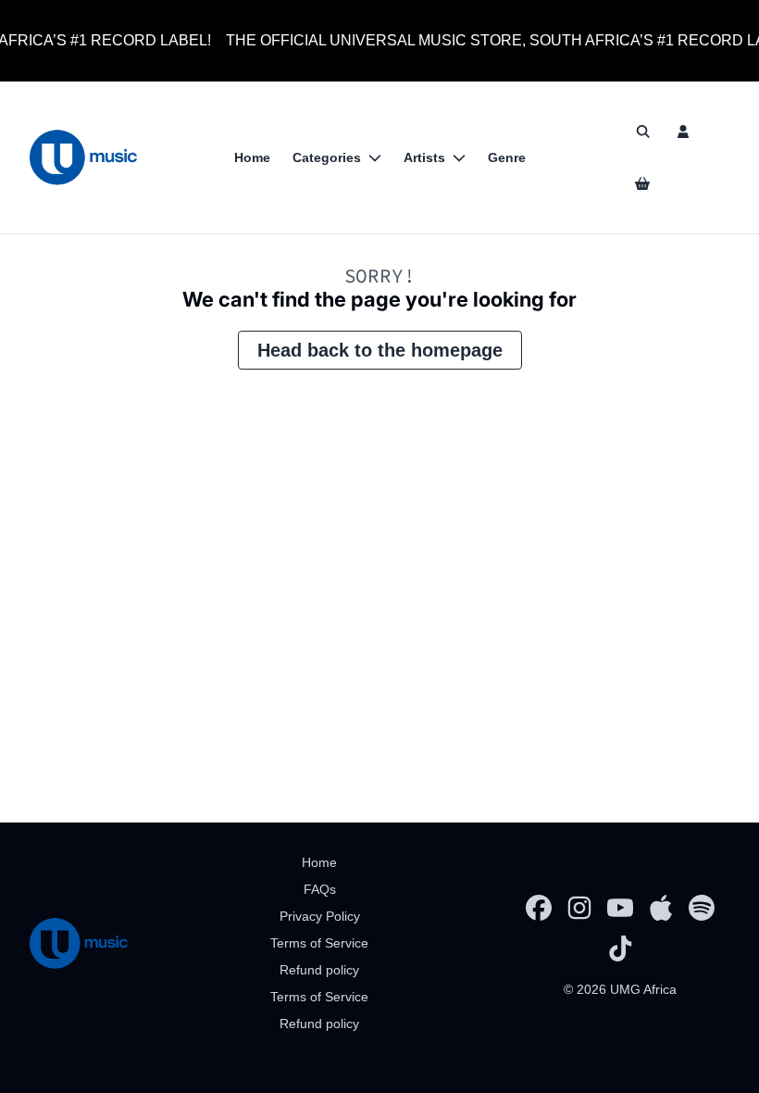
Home (319, 862)
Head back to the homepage (380, 350)
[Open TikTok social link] (620, 948)
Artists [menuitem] (424, 157)
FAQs (320, 889)
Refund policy (319, 969)
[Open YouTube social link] (620, 907)
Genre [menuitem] (507, 157)
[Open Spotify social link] (701, 907)
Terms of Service (319, 943)
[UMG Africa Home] (83, 157)
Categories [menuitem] (326, 157)
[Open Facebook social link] (538, 907)
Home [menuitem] (252, 157)
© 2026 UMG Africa (620, 989)
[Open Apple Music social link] (661, 907)
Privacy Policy (320, 916)
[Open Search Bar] (642, 131)
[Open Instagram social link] (579, 907)
